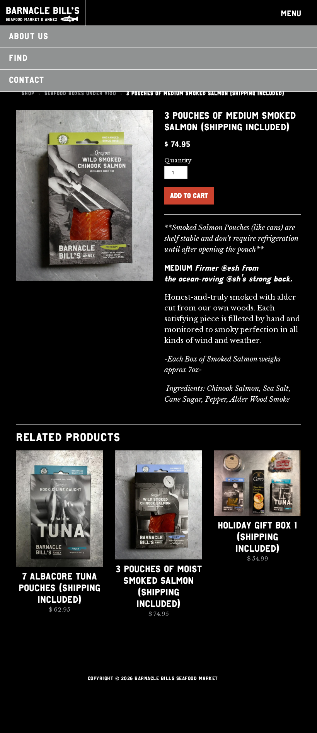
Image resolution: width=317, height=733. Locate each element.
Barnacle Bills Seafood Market (42, 14)
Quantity (178, 160)
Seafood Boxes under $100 (80, 93)
